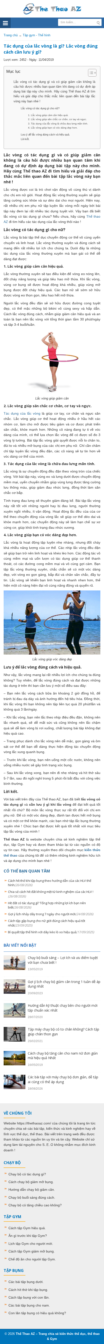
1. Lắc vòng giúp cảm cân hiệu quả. (48, 115)
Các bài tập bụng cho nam (28, 1305)
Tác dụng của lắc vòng (22, 413)
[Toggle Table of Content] (89, 73)
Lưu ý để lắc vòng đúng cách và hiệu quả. (45, 134)
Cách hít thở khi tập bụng (27, 1290)
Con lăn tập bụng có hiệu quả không (36, 1313)
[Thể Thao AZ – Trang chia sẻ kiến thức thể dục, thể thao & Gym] (52, 8)
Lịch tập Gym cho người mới (30, 1244)
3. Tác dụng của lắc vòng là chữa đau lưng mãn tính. (58, 123)
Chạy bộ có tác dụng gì (26, 1174)
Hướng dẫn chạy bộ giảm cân (31, 1189)
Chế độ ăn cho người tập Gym (31, 1259)
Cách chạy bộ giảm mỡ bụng (30, 1182)
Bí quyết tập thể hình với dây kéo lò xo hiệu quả (51, 932)
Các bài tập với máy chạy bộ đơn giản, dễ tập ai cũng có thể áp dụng (63, 1079)
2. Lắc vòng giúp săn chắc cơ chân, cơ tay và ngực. (57, 119)
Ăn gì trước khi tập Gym (26, 1236)
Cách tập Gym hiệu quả (26, 1228)
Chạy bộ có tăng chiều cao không (34, 1205)
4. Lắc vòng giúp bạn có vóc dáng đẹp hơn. (53, 127)
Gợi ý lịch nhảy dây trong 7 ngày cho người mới (50, 914)
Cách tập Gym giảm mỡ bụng (31, 1251)
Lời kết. (25, 139)
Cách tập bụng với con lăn (28, 1297)
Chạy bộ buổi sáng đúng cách (31, 1197)
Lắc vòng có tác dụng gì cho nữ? (40, 108)
